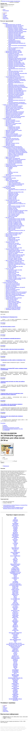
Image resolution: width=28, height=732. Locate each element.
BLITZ (15, 538)
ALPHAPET (15, 521)
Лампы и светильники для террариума (16, 159)
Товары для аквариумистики (12, 180)
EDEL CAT (15, 559)
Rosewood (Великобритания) (15, 632)
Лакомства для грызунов (11, 110)
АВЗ (15, 668)
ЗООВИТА (15, 681)
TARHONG (15, 648)
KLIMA (15, 600)
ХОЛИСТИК (15, 696)
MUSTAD (15, 611)
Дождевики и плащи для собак (15, 269)
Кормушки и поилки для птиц (12, 143)
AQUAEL (15, 526)
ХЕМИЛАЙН (15, 694)
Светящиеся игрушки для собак (15, 232)
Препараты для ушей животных (15, 95)
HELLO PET (15, 593)
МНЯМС (15, 684)
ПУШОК (15, 689)
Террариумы (8, 174)
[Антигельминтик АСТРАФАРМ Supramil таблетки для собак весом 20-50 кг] (7, 455)
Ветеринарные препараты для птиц (13, 51)
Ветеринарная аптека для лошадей (13, 24)
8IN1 (15, 518)
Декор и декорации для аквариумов (16, 183)
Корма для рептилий (10, 157)
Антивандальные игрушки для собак (16, 218)
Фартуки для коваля (12, 304)
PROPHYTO (15, 626)
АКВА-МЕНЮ (15, 669)
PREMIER (15, 622)
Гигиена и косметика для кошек (13, 121)
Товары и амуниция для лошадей (10, 282)
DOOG (15, 551)
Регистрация (6, 10)
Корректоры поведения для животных (16, 86)
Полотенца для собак (13, 209)
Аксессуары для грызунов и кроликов (14, 105)
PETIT (15, 618)
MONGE (15, 609)
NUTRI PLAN (15, 612)
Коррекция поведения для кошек (15, 32)
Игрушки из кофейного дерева (15, 223)
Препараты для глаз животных (15, 88)
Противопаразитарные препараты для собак (13, 428)
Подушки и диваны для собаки (15, 259)
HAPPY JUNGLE (15, 589)
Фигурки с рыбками (10, 186)
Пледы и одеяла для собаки (14, 257)
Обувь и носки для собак (13, 274)
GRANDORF (15, 582)
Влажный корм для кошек (14, 126)
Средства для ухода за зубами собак (16, 212)
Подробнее (3, 322)
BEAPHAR (15, 532)
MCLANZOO (15, 607)
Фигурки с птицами (10, 145)
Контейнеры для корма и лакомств (16, 262)
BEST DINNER (15, 534)
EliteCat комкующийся (15, 564)
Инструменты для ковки (13, 301)
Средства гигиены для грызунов (13, 115)
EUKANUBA (15, 567)
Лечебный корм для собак (14, 239)
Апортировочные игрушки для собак (16, 219)
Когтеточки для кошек (11, 124)
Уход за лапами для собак (14, 214)
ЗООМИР (15, 682)
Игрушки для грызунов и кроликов (13, 107)
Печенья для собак (12, 246)
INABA (15, 597)
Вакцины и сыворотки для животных (16, 79)
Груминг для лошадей (10, 288)
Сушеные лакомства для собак (15, 247)
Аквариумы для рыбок (11, 177)
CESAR (15, 544)
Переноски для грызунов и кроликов (14, 114)
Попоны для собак (12, 276)
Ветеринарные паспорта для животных (17, 80)
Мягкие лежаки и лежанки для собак (16, 254)
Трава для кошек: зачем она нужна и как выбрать (12, 349)
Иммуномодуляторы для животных (16, 84)
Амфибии (10, 167)
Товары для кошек (7, 118)
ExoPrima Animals (15, 568)
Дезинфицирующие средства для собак (17, 59)
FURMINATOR (15, 578)
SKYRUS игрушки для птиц (15, 643)
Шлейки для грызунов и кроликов (13, 117)
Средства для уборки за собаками (15, 211)
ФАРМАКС (15, 690)
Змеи (9, 169)
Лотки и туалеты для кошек (12, 133)
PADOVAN (15, 614)
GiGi (15, 580)
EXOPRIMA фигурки (15, 573)
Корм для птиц (9, 141)
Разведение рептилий (10, 164)
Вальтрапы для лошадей (11, 286)
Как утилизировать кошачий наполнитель (11, 338)
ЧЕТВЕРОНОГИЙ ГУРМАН (15, 698)
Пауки (9, 171)
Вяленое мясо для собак (13, 243)
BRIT (15, 541)
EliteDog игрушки (15, 565)
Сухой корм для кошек (13, 129)
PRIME (15, 623)
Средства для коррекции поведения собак (17, 73)
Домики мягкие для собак (14, 251)
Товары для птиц (7, 137)
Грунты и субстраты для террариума (16, 148)
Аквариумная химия (12, 181)
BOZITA (15, 540)
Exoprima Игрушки (15, 571)
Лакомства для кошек (10, 131)
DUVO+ (15, 554)
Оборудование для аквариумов (15, 184)
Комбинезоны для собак (13, 272)
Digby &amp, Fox (15, 547)
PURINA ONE (15, 630)
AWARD (15, 529)
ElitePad (15, 566)
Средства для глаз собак (13, 72)
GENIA (15, 579)
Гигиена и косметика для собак (13, 200)
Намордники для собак (13, 194)
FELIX (15, 575)
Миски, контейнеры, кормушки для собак (15, 260)
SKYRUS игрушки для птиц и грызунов (15, 644)
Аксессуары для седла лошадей (13, 283)
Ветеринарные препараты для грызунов (15, 25)
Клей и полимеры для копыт (14, 302)
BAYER (15, 531)
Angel (15, 522)
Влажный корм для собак (14, 237)
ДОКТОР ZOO (15, 679)
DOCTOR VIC (15, 548)
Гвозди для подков (12, 300)
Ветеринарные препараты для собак (14, 52)
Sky (15, 641)
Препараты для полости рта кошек (16, 37)
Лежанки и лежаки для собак (12, 248)
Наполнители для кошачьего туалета (14, 134)
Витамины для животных (14, 81)
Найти (2, 7)
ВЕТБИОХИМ (15, 675)
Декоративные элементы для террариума (17, 151)
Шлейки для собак (12, 198)
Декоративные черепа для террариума (16, 150)
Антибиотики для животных (14, 77)
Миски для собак (12, 265)
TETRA (15, 652)
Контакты (5, 17)
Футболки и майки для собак (14, 279)
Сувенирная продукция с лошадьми (14, 297)
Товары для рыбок (7, 176)
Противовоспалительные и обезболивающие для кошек (14, 41)
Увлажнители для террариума (14, 161)
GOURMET (15, 581)
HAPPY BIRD (15, 586)
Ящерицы (10, 173)
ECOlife (15, 558)
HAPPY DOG (15, 588)
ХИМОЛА (15, 695)
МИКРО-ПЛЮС (15, 683)
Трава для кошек (12, 48)
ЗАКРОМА (15, 680)
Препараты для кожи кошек (14, 34)
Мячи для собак (11, 229)
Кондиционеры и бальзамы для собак (16, 205)
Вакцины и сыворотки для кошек (15, 27)
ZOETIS (15, 661)
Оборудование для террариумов (13, 158)
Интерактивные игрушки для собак (16, 225)
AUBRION (15, 528)
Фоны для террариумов (13, 155)
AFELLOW (15, 519)
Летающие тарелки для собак (14, 226)
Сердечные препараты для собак (15, 71)
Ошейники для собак (13, 195)
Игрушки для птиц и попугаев (12, 139)
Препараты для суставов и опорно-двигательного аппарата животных (16, 94)
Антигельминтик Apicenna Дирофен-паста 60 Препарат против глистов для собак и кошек (13, 508)
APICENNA (15, 524)
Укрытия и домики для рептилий (15, 154)
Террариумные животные (11, 166)
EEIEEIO (15, 560)
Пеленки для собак (12, 208)
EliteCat (15, 562)
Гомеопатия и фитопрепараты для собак (17, 58)
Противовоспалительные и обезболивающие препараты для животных (15, 97)
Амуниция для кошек (10, 119)
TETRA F (15, 653)
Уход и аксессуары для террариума (13, 175)
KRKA (15, 601)
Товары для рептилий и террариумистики (12, 146)
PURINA (15, 629)
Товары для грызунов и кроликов (10, 104)
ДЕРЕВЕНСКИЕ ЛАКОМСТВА (15, 678)
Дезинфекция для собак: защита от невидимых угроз (13, 359)
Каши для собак (11, 238)
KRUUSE (15, 602)
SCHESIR (15, 634)
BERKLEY (15, 533)
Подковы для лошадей (13, 303)
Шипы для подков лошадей (14, 307)
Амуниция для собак (10, 188)
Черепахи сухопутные (13, 172)
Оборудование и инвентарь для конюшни (15, 295)
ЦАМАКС (15, 697)
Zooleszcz (15, 666)
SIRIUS (15, 640)
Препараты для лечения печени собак (16, 64)
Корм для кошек (9, 125)
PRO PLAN (15, 625)
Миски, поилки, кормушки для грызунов (15, 111)
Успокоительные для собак (14, 75)
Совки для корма (12, 267)
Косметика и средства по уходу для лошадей (15, 293)
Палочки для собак (12, 245)
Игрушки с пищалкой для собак (15, 224)
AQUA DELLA (15, 525)
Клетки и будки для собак (11, 234)
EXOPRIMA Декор (15, 569)
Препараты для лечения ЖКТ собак (16, 62)
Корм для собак (9, 236)
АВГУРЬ (15, 667)
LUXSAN (15, 605)
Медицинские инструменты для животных (17, 87)
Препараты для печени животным (16, 91)
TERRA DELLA (15, 651)
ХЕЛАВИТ (15, 691)
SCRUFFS (15, 636)
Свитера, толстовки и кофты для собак (17, 277)
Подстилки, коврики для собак (15, 258)
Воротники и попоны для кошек (15, 30)
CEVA (15, 545)
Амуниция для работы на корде (13, 284)
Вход (4, 9)
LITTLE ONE (15, 603)
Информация (6, 465)
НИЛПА (15, 687)
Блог (4, 14)
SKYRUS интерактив (15, 646)
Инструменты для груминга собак (13, 233)
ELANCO (15, 561)
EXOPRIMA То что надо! (15, 572)
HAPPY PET (15, 590)
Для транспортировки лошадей (13, 289)
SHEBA (15, 638)
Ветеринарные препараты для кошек (14, 26)
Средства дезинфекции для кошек (15, 47)
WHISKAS (15, 659)
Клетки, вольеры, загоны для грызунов (14, 108)
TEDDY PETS (15, 650)
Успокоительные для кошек (14, 50)
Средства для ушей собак (14, 74)
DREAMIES (15, 553)
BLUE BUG (15, 539)
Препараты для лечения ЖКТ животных (17, 90)
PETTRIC (15, 619)
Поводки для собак (12, 196)
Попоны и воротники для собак (15, 60)
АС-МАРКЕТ (15, 671)
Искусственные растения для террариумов (17, 152)
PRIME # (15, 624)
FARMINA (15, 574)
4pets (15, 517)
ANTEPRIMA (15, 523)
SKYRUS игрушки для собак (15, 645)
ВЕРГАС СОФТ (15, 674)
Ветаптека (5, 23)
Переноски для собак (10, 280)
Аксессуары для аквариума (14, 182)
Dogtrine (15, 550)
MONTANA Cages (15, 610)
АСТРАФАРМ (6, 430)
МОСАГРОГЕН (15, 686)
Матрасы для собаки (12, 253)
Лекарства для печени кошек (14, 33)
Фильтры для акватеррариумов (15, 162)
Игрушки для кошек (10, 122)
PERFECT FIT (15, 617)
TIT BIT (15, 654)
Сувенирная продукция (11, 281)
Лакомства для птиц (10, 144)
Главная (5, 12)
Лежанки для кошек (10, 132)
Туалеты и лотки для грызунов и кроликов (15, 116)
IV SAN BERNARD (15, 598)
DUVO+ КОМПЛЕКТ (15, 555)
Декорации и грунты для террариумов (14, 147)
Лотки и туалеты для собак (14, 207)
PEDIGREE (15, 616)
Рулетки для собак (12, 197)
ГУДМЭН (15, 676)
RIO (15, 631)
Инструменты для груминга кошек (13, 123)
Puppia (15, 628)
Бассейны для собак (12, 201)
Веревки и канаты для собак (14, 221)
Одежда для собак (10, 268)
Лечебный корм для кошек (14, 127)
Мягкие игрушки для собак (14, 227)
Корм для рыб (9, 179)
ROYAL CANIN (15, 633)
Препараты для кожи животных (15, 89)
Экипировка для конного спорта (13, 309)
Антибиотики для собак (13, 53)
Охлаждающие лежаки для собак (15, 255)
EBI (15, 557)
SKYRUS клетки (15, 647)
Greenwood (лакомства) (15, 583)
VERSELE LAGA (15, 657)
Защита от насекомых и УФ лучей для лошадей (16, 291)
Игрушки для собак (10, 217)
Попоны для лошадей (10, 296)
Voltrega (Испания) (15, 658)
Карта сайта (5, 18)
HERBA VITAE (15, 594)
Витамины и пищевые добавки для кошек (17, 29)
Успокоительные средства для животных (17, 103)
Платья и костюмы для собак (14, 275)
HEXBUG (15, 595)
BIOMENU (15, 536)
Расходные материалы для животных (16, 102)
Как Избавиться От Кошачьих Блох (9, 316)
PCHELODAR (15, 615)
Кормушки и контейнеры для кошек (14, 130)
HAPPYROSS (15, 591)
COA (15, 546)
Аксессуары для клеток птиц (12, 138)
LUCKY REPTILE (15, 604)
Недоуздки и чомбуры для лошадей (13, 294)
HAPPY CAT (15, 587)
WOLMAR (15, 660)
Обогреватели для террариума (15, 160)
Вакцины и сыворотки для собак (15, 54)
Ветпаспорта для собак (13, 55)
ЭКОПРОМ (15, 700)
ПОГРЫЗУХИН (15, 688)
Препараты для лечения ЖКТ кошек (16, 36)
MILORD (15, 608)
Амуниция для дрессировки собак (16, 191)
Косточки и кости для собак (14, 244)
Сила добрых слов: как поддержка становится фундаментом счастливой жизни (11, 405)
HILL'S (15, 596)
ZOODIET (15, 665)
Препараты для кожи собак (14, 61)
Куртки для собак (12, 273)
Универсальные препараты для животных (15, 76)
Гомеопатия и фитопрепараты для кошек (17, 31)
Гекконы (10, 168)
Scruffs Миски (15, 637)
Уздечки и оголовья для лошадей (13, 308)
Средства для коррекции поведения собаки (17, 210)
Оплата (4, 16)
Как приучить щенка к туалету (8, 326)
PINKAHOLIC (15, 621)
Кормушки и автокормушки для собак (16, 264)
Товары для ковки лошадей (12, 298)
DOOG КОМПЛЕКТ (15, 552)
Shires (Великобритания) (15, 639)
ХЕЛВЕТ (15, 693)
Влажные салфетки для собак (14, 202)
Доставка (5, 15)
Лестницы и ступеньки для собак (15, 252)
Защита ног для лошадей (11, 290)
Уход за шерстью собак (13, 215)
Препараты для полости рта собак (15, 65)
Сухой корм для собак (13, 240)
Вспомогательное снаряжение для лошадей (15, 287)
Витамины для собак (13, 57)
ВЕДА (15, 673)
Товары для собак (7, 187)
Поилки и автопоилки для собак (15, 266)
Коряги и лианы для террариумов (15, 153)
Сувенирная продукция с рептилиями (14, 165)
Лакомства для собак (10, 241)
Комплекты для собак (13, 193)
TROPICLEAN (15, 655)
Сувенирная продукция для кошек (13, 136)
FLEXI (15, 576)
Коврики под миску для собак (15, 261)
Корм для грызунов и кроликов (13, 109)
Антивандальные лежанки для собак (16, 250)
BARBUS (15, 530)
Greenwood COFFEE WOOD (15, 584)
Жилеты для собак (12, 271)
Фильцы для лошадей (13, 305)
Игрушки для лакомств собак (14, 222)
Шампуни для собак (12, 216)
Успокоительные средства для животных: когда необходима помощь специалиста (12, 394)
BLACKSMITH (15, 537)
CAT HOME (15, 543)
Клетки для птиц (9, 140)
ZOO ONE (15, 664)
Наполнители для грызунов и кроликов (14, 112)
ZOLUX (15, 662)
